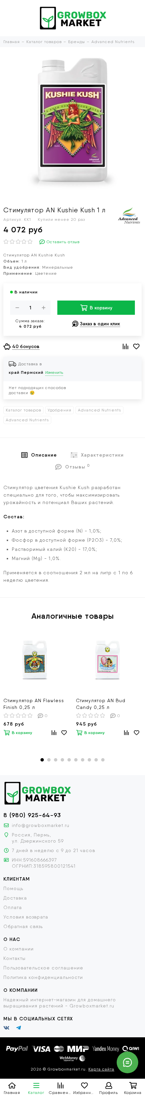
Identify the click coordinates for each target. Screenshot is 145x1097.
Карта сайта (101, 1069)
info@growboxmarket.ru (40, 825)
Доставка (15, 898)
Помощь (13, 888)
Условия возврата (25, 917)
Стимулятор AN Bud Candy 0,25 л (100, 704)
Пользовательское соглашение (43, 967)
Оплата (12, 907)
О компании (18, 948)
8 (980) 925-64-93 (32, 815)
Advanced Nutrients (99, 410)
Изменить (54, 372)
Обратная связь (23, 926)
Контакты (14, 958)
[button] (42, 760)
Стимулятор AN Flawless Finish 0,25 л (33, 704)
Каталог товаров (23, 410)
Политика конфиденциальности (43, 977)
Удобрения (59, 410)
